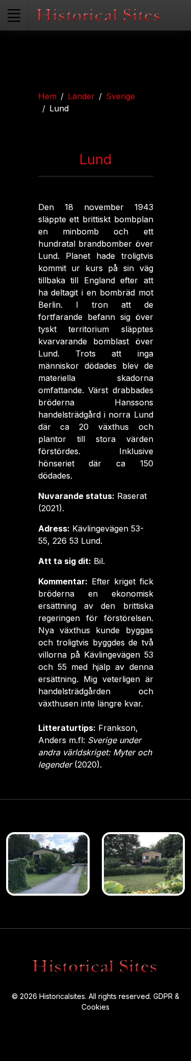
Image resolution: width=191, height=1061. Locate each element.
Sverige (120, 96)
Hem (47, 96)
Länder (81, 96)
